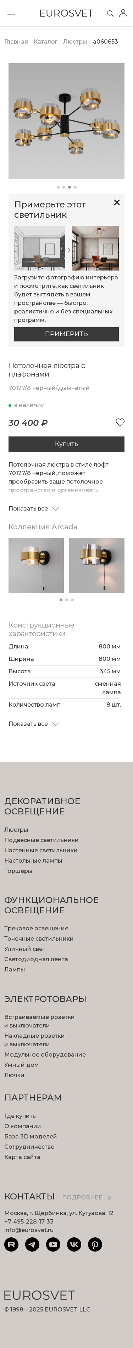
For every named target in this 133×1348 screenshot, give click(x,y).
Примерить (66, 334)
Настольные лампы (33, 860)
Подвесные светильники (41, 840)
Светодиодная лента (36, 959)
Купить (66, 444)
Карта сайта (22, 1157)
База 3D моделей (30, 1136)
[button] (58, 187)
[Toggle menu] (11, 13)
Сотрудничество (29, 1146)
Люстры (16, 829)
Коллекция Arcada (43, 527)
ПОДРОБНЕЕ (83, 1197)
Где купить (20, 1116)
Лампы (14, 969)
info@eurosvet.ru (29, 1230)
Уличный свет (24, 949)
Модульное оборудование (45, 1054)
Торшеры (18, 871)
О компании (22, 1126)
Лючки (14, 1075)
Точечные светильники (39, 938)
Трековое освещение (36, 928)
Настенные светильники (41, 850)
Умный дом (21, 1065)
